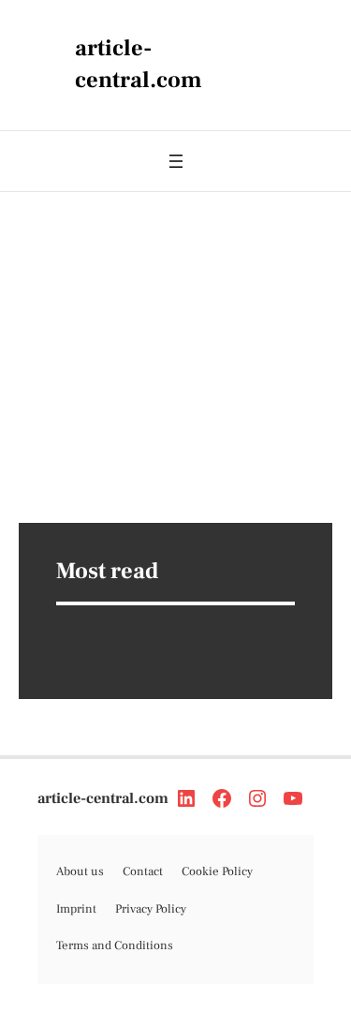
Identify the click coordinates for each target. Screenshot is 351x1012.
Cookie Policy (217, 871)
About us (80, 871)
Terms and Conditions (114, 945)
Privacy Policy (150, 908)
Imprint (76, 908)
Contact (143, 871)
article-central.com (102, 798)
